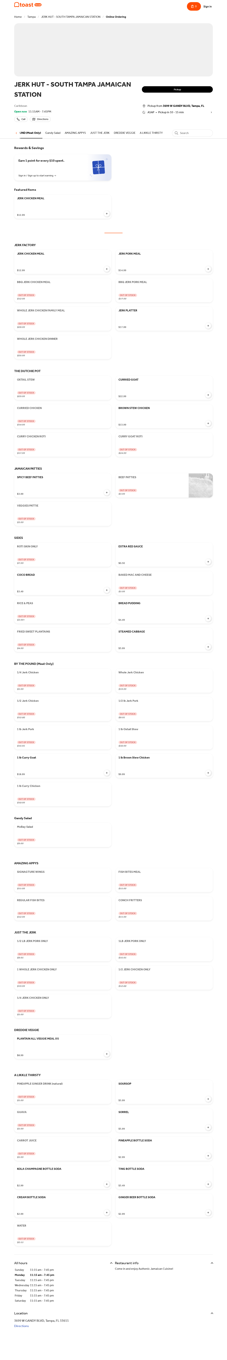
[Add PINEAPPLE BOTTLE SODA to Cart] (208, 1156)
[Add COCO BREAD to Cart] (107, 590)
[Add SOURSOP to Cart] (208, 1099)
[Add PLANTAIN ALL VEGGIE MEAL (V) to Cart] (107, 1054)
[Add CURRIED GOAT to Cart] (208, 395)
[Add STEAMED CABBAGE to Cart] (208, 647)
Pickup (177, 89)
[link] (23, 132)
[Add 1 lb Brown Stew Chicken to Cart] (208, 773)
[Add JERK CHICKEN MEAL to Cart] (107, 213)
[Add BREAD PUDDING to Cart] (208, 618)
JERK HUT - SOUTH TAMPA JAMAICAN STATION (70, 16)
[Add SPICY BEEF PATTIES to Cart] (107, 492)
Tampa (31, 16)
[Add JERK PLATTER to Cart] (208, 326)
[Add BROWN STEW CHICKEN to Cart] (208, 423)
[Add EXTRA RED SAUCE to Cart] (208, 562)
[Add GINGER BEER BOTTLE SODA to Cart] (208, 1212)
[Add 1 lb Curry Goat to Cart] (107, 773)
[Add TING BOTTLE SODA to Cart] (208, 1184)
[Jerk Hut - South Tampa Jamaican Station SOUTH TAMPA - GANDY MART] (27, 4)
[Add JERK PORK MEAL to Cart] (208, 269)
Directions (21, 1326)
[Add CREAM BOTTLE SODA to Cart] (107, 1212)
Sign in (207, 6)
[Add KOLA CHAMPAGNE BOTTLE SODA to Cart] (107, 1184)
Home (18, 16)
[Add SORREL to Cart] (208, 1127)
